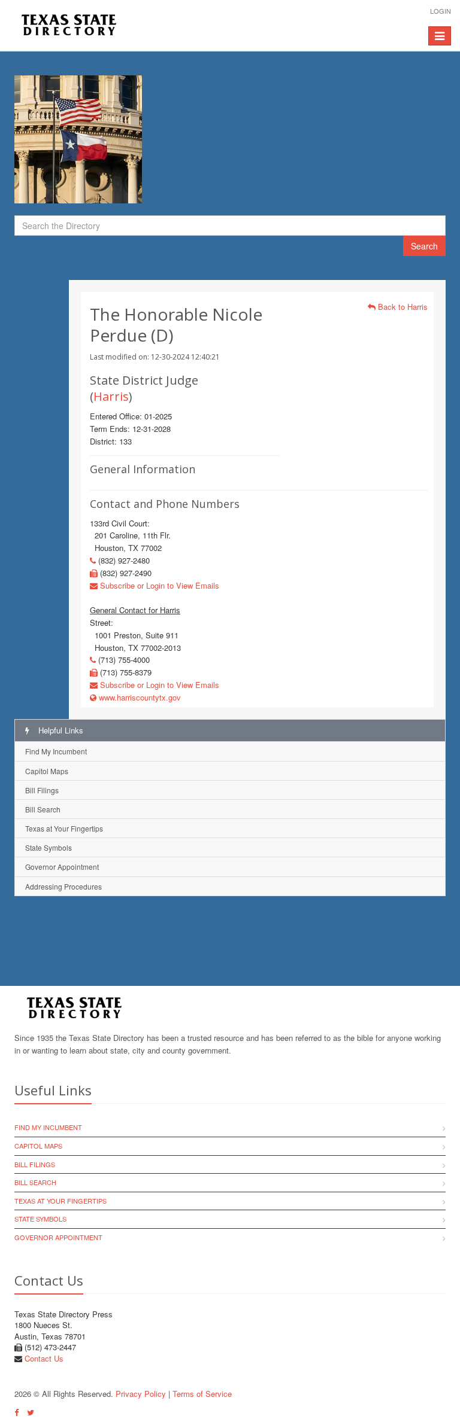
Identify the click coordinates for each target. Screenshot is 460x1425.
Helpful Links (59, 730)
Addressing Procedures (63, 886)
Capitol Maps (46, 771)
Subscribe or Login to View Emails (158, 585)
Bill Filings (42, 790)
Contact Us (44, 1358)
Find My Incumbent (56, 751)
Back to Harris (402, 306)
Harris (111, 396)
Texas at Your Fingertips (64, 828)
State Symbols (48, 847)
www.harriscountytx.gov (138, 697)
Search (424, 246)
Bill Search (42, 809)
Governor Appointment (62, 866)
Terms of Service (202, 1393)
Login (440, 11)
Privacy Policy (141, 1393)
